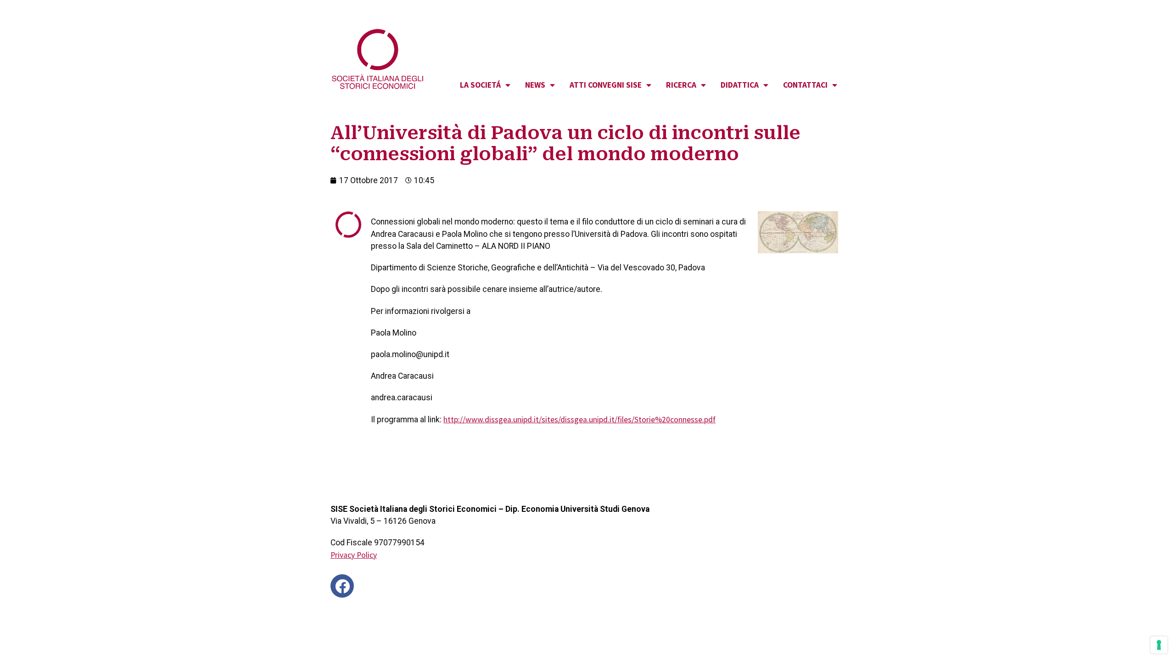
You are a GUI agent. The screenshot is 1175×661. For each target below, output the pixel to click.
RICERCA (681, 85)
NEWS (535, 85)
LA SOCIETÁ (480, 85)
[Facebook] (342, 586)
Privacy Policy (353, 555)
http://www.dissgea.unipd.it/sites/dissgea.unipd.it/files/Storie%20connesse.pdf (579, 420)
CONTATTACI (805, 85)
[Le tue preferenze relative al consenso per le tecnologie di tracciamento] (1159, 645)
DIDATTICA (740, 85)
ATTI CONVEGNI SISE (606, 85)
